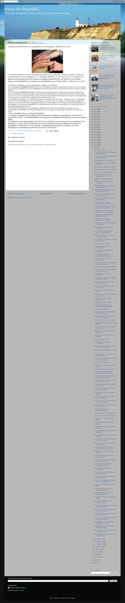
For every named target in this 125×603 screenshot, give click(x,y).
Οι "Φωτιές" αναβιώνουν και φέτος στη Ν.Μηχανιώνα (105, 389)
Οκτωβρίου (98, 541)
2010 (95, 560)
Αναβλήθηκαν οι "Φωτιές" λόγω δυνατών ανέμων (104, 282)
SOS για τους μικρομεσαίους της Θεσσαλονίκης (105, 477)
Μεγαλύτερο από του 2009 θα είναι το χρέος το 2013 (105, 439)
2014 (95, 140)
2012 (95, 145)
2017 (95, 132)
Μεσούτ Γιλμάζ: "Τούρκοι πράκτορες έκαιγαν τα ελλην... (106, 270)
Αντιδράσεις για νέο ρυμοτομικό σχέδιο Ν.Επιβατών (104, 215)
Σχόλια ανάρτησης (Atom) (24, 197)
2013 (95, 142)
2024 (95, 114)
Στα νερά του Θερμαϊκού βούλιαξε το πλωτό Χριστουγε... (106, 359)
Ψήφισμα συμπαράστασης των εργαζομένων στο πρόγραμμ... (105, 211)
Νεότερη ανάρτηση (16, 193)
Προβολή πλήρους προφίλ (16, 590)
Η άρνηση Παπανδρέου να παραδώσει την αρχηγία (103, 219)
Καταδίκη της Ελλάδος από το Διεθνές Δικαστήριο (104, 489)
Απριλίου (98, 557)
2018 (95, 129)
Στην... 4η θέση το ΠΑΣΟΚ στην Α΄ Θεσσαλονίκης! (105, 354)
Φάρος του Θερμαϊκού (21, 9)
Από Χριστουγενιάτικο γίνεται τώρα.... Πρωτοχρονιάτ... (103, 231)
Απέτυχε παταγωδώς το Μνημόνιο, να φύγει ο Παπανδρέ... (105, 481)
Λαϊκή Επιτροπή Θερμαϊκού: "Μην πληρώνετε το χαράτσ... (105, 207)
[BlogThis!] (52, 131)
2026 (95, 109)
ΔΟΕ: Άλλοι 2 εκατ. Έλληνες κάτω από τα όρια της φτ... (105, 460)
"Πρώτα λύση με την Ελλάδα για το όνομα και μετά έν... (105, 472)
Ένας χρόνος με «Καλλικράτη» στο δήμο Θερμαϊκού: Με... (105, 194)
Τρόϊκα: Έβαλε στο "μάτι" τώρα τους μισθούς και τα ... (106, 405)
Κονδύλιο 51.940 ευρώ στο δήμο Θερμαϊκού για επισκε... (105, 190)
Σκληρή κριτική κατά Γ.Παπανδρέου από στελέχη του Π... (105, 401)
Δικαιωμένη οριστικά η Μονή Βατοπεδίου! (103, 175)
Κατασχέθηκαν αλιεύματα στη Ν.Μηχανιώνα (104, 468)
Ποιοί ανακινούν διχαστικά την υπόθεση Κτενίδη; (104, 236)
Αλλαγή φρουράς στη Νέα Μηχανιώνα (102, 274)
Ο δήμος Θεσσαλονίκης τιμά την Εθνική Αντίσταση (104, 526)
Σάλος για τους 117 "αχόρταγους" (105, 413)
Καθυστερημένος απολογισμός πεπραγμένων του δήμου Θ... (104, 447)
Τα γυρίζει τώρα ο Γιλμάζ (102, 243)
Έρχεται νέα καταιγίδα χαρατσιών (105, 167)
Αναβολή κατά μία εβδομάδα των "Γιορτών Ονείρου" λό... (105, 316)
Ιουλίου (97, 549)
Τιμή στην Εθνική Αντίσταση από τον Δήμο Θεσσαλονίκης (106, 518)
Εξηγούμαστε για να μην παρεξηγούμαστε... (102, 409)
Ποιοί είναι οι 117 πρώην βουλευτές (105, 415)
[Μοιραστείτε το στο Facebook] (56, 131)
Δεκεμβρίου (98, 150)
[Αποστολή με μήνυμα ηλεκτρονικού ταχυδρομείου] (50, 131)
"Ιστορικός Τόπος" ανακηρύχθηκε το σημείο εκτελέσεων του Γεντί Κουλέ (107, 47)
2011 (95, 147)
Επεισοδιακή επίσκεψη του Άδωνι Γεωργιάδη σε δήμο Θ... (105, 346)
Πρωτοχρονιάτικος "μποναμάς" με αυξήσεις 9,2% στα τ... (105, 186)
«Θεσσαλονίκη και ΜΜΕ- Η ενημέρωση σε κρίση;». (103, 464)
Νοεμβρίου (98, 539)
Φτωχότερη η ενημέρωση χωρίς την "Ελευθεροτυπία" (105, 278)
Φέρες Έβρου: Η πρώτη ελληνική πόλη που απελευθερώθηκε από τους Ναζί (107, 97)
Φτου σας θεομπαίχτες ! (102, 339)
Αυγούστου (98, 546)
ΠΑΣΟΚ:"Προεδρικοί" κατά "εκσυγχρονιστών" (103, 493)
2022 (95, 119)
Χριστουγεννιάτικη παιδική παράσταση (103, 342)
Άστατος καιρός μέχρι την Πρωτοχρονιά (102, 246)
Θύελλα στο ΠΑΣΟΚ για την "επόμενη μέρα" (103, 501)
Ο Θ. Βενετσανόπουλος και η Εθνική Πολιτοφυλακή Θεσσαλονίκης (108, 86)
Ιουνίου (97, 552)
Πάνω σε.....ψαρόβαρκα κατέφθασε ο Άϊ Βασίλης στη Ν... (106, 156)
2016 (95, 135)
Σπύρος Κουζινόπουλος (18, 587)
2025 (95, 111)
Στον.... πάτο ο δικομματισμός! (104, 172)
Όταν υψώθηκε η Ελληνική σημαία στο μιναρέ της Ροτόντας (107, 67)
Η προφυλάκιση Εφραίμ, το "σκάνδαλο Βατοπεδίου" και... (104, 255)
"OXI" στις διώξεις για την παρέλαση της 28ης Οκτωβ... (106, 514)
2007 (95, 562)
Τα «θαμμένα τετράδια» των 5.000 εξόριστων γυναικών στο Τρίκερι (107, 57)
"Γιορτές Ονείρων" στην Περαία (104, 369)
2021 (95, 122)
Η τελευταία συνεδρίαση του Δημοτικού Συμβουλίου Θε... (104, 305)
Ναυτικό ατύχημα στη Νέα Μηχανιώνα (102, 259)
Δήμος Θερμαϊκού (18, 133)
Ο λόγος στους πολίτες (102, 362)
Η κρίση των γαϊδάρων (101, 309)
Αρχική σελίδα (46, 193)
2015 (95, 137)
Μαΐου (97, 554)
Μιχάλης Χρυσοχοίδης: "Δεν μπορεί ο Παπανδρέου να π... (105, 505)
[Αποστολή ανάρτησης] (46, 131)
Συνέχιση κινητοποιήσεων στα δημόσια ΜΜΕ (104, 456)
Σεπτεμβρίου (99, 544)
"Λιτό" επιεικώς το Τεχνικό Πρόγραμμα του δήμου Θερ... (104, 202)
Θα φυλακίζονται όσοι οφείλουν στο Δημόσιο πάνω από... (105, 380)
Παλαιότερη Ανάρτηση (77, 193)
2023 (95, 117)
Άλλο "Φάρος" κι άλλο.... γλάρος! (105, 320)
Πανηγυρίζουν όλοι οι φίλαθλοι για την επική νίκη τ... (105, 534)
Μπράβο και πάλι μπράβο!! (103, 302)
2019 (95, 127)
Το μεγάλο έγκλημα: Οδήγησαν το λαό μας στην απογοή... (105, 376)
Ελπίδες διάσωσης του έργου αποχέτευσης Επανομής (104, 372)
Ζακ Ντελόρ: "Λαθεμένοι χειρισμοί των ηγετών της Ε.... (105, 510)
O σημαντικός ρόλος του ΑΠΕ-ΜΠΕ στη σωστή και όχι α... (105, 263)
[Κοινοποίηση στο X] (54, 131)
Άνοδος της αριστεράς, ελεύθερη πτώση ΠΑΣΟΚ (105, 397)
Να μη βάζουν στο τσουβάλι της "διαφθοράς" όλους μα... (104, 522)
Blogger (72, 598)
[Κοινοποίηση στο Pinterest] (57, 131)
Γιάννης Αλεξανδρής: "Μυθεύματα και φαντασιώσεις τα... (106, 152)
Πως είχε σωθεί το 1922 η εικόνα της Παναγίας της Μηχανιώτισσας (107, 77)
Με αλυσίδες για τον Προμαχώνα (105, 160)
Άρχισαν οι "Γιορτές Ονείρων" (103, 179)
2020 (95, 124)
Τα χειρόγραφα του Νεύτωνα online (105, 169)
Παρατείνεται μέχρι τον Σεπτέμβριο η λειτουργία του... (106, 295)
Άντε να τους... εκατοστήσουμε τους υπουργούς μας (106, 530)
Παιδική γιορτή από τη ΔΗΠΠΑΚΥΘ (105, 267)
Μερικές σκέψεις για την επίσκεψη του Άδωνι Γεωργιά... (105, 312)
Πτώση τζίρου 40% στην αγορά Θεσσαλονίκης (104, 198)
